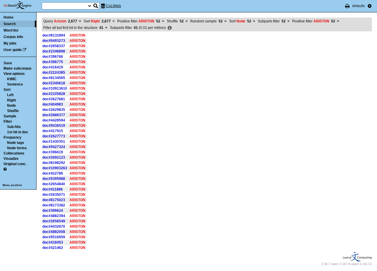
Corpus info (13, 37)
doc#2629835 (53, 110)
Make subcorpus (18, 68)
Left (10, 95)
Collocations (14, 153)
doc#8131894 (53, 35)
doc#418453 (52, 242)
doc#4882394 (53, 216)
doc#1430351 (53, 141)
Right (11, 100)
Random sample (206, 21)
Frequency (13, 137)
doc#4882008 (53, 232)
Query (60, 21)
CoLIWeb (113, 6)
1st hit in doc (17, 132)
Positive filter (138, 21)
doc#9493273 (53, 41)
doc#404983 (52, 104)
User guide (13, 50)
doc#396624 (52, 210)
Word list (11, 30)
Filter (8, 121)
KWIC (11, 79)
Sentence (15, 84)
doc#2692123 (53, 157)
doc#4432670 (53, 226)
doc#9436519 (53, 126)
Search (10, 24)
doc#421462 (52, 248)
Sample (10, 116)
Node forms (17, 148)
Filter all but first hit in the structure (73, 28)
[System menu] (370, 6)
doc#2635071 (53, 195)
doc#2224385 (53, 72)
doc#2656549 (53, 221)
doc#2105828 (53, 94)
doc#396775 (52, 62)
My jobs (10, 43)
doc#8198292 (53, 163)
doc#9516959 (53, 237)
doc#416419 (52, 67)
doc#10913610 (54, 88)
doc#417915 (52, 131)
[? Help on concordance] (5, 169)
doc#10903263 (54, 168)
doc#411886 (52, 189)
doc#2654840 (53, 184)
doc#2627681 (53, 99)
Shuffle (13, 111)
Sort (7, 90)
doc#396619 (52, 152)
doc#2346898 (53, 51)
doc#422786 (52, 173)
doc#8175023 (53, 200)
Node (11, 106)
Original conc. (15, 164)
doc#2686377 (53, 115)
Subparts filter (272, 21)
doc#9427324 (53, 147)
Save (8, 63)
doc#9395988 (53, 179)
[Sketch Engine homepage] (22, 5)
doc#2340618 (53, 83)
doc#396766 (52, 57)
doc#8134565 (53, 78)
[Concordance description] (170, 28)
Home (9, 17)
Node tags (15, 143)
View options (14, 74)
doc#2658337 (53, 46)
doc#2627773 (53, 136)
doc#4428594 (53, 120)
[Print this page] (347, 6)
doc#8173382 (53, 205)
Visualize (11, 159)
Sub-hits (14, 127)
